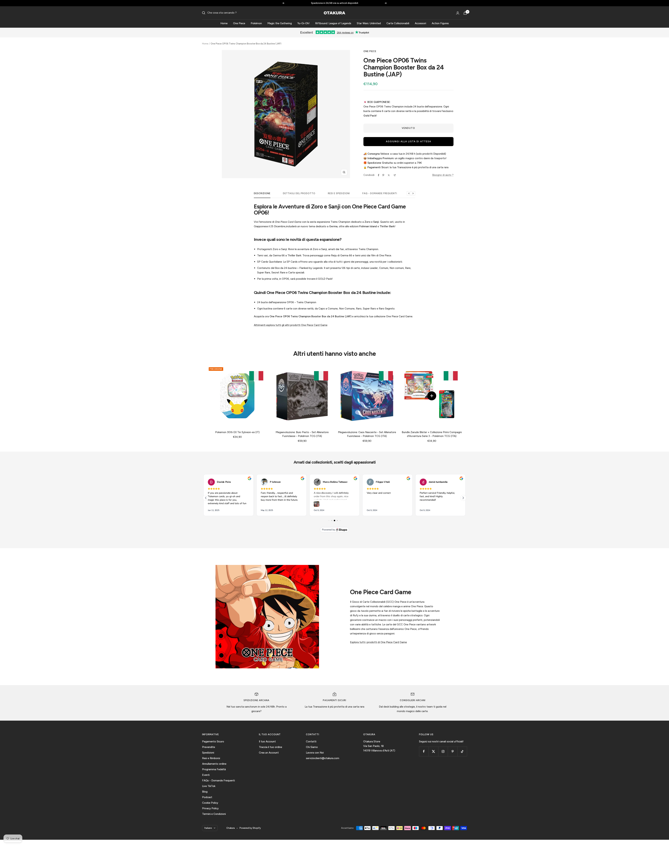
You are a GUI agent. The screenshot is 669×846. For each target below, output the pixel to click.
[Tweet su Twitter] (388, 175)
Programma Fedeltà (214, 769)
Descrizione (262, 193)
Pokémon (256, 23)
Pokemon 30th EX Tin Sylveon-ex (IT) (237, 432)
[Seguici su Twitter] (433, 751)
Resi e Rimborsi (211, 758)
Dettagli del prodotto (299, 193)
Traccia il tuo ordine (270, 747)
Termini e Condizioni (214, 814)
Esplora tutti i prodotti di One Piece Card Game (378, 642)
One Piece (239, 23)
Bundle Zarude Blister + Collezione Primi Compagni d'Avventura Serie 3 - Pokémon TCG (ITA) (432, 434)
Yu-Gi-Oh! (303, 23)
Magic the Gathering (279, 23)
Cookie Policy (210, 802)
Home (224, 23)
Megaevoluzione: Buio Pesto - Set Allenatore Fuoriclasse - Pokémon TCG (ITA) (302, 434)
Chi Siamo (312, 747)
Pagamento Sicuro (213, 741)
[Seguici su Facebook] (424, 751)
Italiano (208, 828)
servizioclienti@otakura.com (322, 758)
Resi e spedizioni (339, 193)
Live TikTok (208, 786)
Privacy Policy (210, 808)
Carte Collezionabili (397, 23)
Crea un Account (269, 752)
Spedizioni (208, 752)
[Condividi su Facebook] (378, 175)
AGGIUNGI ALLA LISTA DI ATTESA (408, 141)
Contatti (311, 741)
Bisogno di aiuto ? (442, 175)
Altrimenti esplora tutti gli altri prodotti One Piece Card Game (290, 325)
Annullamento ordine (214, 763)
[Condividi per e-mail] (394, 175)
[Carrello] (465, 13)
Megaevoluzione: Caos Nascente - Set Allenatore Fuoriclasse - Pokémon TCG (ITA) (367, 434)
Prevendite (208, 747)
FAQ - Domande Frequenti (379, 193)
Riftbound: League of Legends (333, 23)
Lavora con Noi (315, 752)
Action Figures (440, 23)
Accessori (420, 23)
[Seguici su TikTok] (462, 751)
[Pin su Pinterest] (383, 175)
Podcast (207, 797)
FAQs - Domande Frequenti (218, 780)
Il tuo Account (267, 741)
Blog (204, 791)
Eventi (206, 775)
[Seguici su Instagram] (443, 751)
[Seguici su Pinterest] (452, 751)
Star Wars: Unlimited (369, 23)
